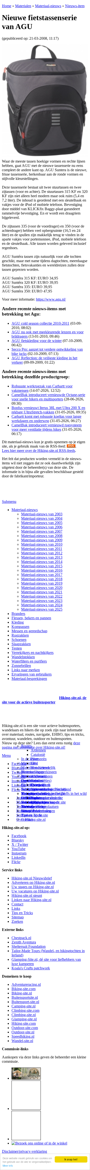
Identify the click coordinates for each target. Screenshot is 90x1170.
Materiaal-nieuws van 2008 (41, 536)
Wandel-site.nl (22, 1041)
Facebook (19, 764)
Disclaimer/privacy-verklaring (24, 1151)
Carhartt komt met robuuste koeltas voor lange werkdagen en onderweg (46, 418)
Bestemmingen (32, 772)
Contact (27, 819)
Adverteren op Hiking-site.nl (33, 882)
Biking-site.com (24, 989)
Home (6, 6)
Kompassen (20, 627)
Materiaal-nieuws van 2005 (41, 523)
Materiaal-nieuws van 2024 (41, 605)
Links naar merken (26, 670)
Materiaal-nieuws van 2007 (41, 531)
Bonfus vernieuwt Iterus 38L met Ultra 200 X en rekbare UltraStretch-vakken (48, 410)
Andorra (37, 776)
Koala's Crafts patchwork (31, 968)
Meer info (8, 1165)
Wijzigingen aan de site (48, 802)
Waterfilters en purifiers (29, 661)
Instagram (19, 781)
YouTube (18, 849)
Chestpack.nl (21, 938)
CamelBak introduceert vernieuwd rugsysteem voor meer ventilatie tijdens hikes (47, 427)
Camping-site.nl (24, 1006)
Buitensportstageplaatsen (40, 806)
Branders (18, 614)
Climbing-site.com (25, 1010)
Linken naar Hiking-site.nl (31, 900)
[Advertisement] (30, 692)
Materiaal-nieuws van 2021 (41, 592)
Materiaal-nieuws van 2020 (41, 588)
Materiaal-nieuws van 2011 (41, 549)
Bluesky (18, 840)
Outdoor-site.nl (23, 1032)
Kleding (18, 622)
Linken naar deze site (47, 798)
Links (16, 908)
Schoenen (19, 640)
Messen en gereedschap (29, 631)
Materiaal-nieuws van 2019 (41, 583)
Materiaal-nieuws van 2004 (41, 518)
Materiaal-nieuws (48, 6)
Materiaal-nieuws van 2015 (41, 566)
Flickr (16, 790)
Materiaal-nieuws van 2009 (41, 540)
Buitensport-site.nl (25, 1002)
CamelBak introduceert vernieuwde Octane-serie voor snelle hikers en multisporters (48, 397)
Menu (6, 755)
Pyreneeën (39, 759)
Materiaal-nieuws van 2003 (41, 514)
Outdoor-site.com (25, 1028)
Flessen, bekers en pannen (31, 618)
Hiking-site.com (24, 1023)
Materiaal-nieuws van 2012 (41, 553)
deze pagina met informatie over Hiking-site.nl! (41, 745)
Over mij (37, 785)
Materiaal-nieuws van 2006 (41, 527)
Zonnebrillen (21, 666)
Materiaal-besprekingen (29, 679)
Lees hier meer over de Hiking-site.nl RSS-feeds (38, 451)
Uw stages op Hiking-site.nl (33, 887)
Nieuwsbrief (30, 811)
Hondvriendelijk (43, 767)
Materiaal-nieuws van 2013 (41, 557)
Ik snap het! (71, 1159)
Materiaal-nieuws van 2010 (41, 544)
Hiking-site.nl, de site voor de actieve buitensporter (44, 700)
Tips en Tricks (22, 913)
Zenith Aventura (24, 942)
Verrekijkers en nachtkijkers (33, 653)
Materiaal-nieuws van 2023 (41, 601)
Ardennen (38, 750)
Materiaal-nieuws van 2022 (41, 596)
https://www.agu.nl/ (51, 299)
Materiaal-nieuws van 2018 (41, 579)
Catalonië (38, 755)
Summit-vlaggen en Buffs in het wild (59, 793)
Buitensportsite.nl (25, 997)
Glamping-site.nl (24, 1019)
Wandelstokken (23, 657)
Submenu (9, 502)
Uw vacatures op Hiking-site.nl (35, 891)
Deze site (28, 780)
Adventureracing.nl (26, 984)
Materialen (23, 6)
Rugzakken (20, 635)
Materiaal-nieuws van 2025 (41, 609)
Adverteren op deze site (48, 789)
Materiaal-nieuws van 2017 (41, 575)
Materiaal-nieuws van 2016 (41, 570)
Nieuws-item (74, 6)
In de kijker (29, 759)
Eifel (34, 763)
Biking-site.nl (22, 993)
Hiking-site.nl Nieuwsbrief (32, 878)
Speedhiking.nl (23, 1036)
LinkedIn (18, 857)
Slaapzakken (21, 644)
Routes (26, 746)
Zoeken (17, 921)
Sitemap (27, 806)
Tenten (17, 648)
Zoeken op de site (34, 815)
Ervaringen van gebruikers (32, 674)
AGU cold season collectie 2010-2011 (40, 323)
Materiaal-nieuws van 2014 (41, 562)
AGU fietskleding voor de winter (37, 341)
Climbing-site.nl (24, 1015)
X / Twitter (20, 844)
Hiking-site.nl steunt (27, 895)
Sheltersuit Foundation (29, 946)
